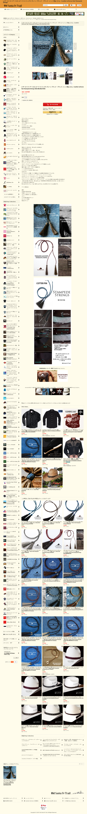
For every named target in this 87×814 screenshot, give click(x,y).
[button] (76, 9)
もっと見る (16, 657)
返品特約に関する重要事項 (27, 100)
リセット (82, 763)
